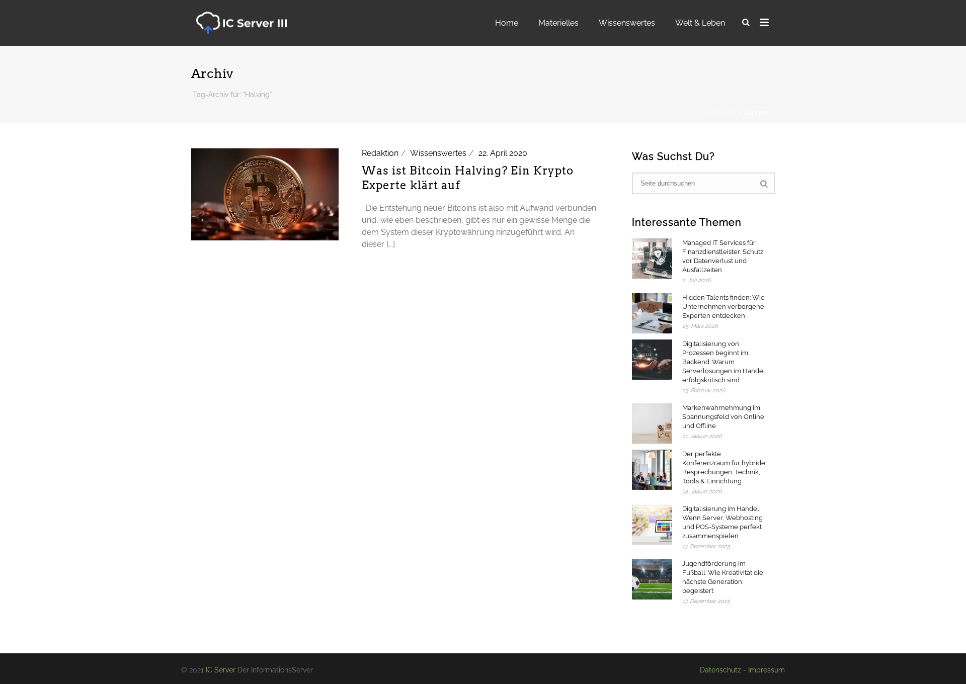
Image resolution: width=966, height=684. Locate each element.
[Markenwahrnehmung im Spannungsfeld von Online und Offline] (652, 423)
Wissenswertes (627, 23)
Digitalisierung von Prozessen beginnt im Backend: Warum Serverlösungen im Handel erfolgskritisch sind (723, 362)
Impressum (766, 670)
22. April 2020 (502, 153)
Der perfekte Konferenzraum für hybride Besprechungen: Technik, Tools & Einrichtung (723, 467)
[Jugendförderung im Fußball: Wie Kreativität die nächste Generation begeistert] (652, 579)
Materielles (558, 23)
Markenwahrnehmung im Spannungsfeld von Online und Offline (723, 417)
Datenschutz (720, 670)
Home (506, 23)
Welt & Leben (700, 23)
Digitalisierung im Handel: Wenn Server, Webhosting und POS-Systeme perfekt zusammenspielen (722, 522)
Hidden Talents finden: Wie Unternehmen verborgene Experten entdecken (723, 306)
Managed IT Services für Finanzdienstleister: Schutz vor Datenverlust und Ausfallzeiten (722, 256)
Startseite (719, 113)
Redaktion (380, 153)
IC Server (220, 670)
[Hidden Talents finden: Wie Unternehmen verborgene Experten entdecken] (652, 313)
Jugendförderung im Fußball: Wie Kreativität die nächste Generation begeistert (722, 577)
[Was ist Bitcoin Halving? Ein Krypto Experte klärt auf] (265, 194)
